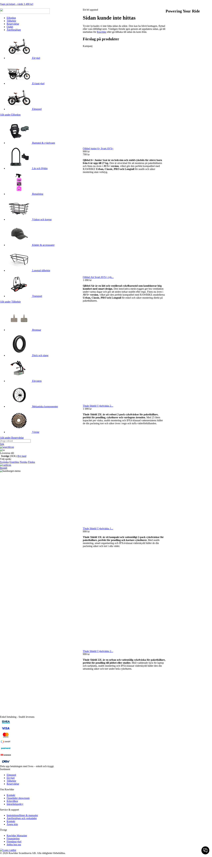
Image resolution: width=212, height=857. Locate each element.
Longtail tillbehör (40, 270)
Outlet (10, 26)
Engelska (14, 462)
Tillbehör (11, 20)
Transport (36, 296)
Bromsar (36, 329)
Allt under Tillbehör (10, 301)
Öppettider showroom (18, 798)
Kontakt (11, 795)
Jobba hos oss (14, 844)
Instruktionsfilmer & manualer (22, 815)
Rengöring (37, 193)
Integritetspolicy (15, 804)
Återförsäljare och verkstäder (22, 818)
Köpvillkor (12, 801)
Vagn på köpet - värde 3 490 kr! (16, 4)
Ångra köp (12, 824)
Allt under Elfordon (10, 114)
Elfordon (11, 17)
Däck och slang (39, 355)
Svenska (4, 462)
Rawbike (101, 32)
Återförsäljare (14, 29)
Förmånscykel (14, 841)
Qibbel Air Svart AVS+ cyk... (98, 277)
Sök (2, 444)
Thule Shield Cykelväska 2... (98, 405)
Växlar (35, 432)
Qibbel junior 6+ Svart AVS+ (98, 148)
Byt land (21, 456)
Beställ (3, 468)
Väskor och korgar (41, 219)
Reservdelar (13, 23)
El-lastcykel (37, 83)
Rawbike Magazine (17, 835)
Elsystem (36, 381)
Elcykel (35, 58)
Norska (23, 462)
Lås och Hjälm (39, 168)
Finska (31, 462)
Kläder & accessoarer (42, 245)
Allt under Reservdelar (12, 437)
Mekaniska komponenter (44, 406)
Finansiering (13, 838)
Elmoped (36, 109)
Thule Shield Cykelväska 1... (98, 528)
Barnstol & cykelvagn (43, 142)
